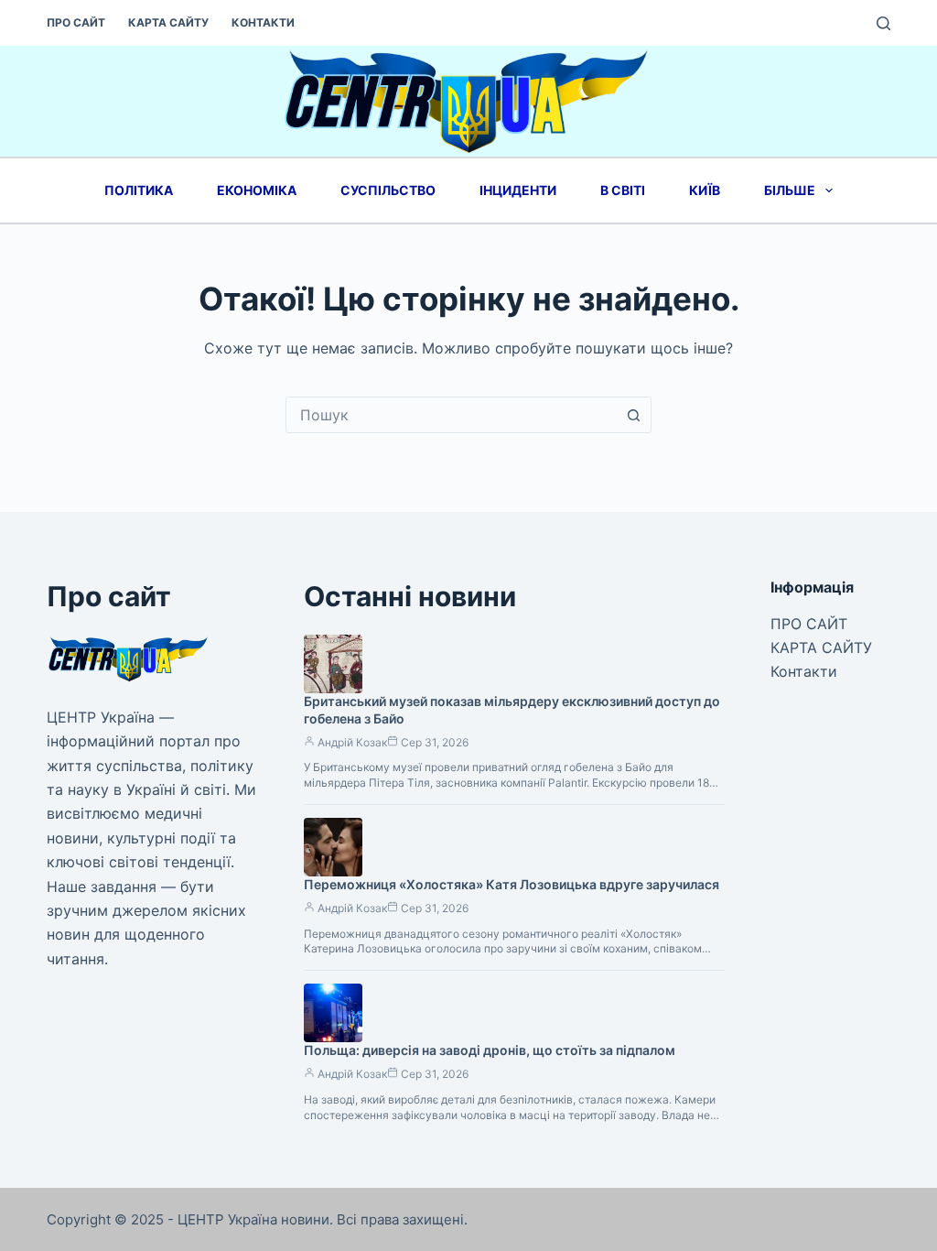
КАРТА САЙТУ (168, 22)
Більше (789, 190)
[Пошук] (883, 23)
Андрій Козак (352, 742)
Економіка (256, 190)
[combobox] (451, 415)
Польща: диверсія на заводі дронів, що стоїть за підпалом (489, 1050)
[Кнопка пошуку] (633, 414)
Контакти (263, 22)
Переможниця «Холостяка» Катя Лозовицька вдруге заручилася (511, 884)
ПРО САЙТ (76, 22)
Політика (138, 190)
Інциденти (517, 190)
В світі (622, 190)
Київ (704, 190)
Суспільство (388, 190)
